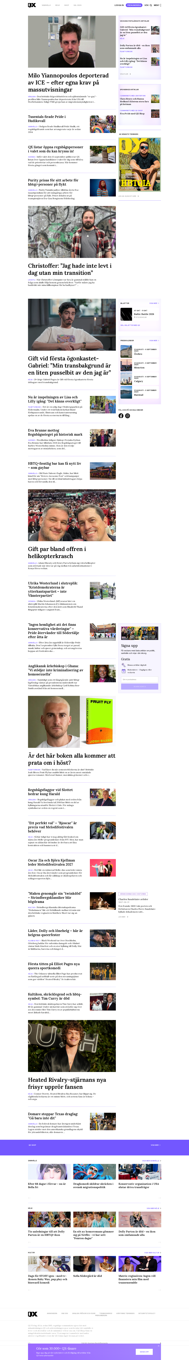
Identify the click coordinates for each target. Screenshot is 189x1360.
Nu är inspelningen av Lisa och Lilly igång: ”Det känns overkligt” (133, 61)
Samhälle (46, 5)
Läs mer (121, 917)
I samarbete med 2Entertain (132, 96)
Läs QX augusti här (127, 196)
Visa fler (124, 74)
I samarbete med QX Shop (131, 110)
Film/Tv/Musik (126, 51)
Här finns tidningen (125, 1313)
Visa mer (153, 303)
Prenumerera (134, 5)
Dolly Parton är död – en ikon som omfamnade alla (135, 46)
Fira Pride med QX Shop (132, 113)
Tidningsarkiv (105, 1313)
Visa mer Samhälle (150, 1161)
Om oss (64, 1313)
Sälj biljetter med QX (130, 325)
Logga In (119, 5)
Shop (66, 5)
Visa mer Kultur (151, 1253)
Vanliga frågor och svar (83, 1313)
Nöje (57, 5)
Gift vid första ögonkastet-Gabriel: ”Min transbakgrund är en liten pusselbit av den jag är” (135, 31)
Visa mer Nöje (153, 1208)
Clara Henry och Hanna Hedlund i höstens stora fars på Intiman (134, 101)
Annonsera (52, 1313)
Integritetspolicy (146, 1313)
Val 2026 (77, 5)
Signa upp (144, 1352)
